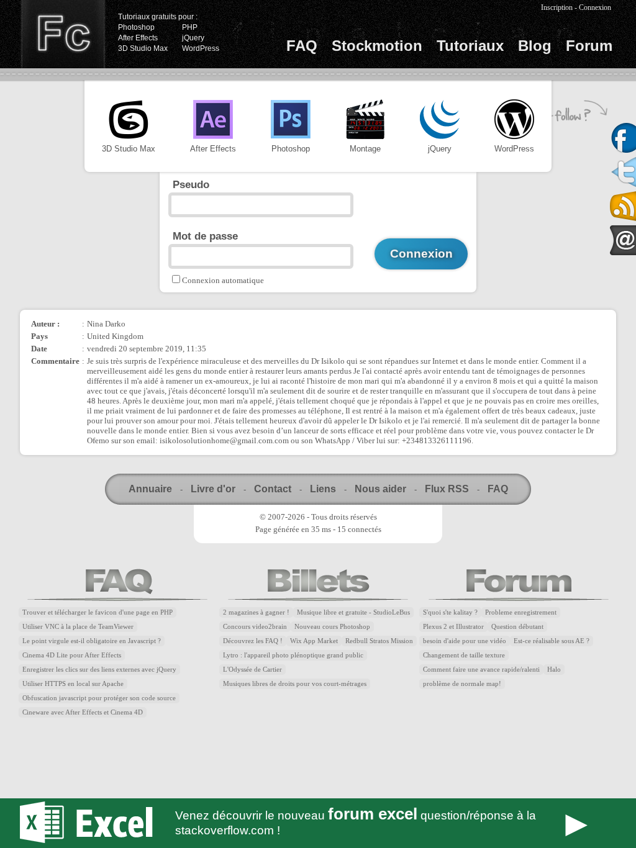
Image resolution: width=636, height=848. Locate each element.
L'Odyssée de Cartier (252, 669)
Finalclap (63, 34)
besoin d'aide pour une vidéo (464, 641)
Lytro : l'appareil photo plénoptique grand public (293, 655)
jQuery (193, 38)
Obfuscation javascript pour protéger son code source (99, 698)
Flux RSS (447, 489)
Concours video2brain (255, 626)
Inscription (557, 7)
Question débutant (517, 626)
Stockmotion (377, 45)
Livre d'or (213, 489)
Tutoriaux (470, 45)
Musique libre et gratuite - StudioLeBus (353, 612)
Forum (589, 45)
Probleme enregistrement (520, 612)
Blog (535, 45)
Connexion (595, 7)
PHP (190, 27)
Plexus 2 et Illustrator (453, 626)
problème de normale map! (462, 683)
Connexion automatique (223, 280)
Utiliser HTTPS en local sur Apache (73, 683)
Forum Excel (318, 823)
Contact (272, 489)
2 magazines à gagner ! (256, 612)
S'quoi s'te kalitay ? (450, 612)
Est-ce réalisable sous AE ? (551, 641)
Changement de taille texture (464, 655)
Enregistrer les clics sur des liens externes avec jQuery (99, 669)
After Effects (138, 38)
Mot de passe (205, 236)
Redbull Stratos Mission (379, 641)
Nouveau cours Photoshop (332, 626)
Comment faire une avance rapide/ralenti (481, 669)
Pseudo (191, 184)
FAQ (301, 45)
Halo (554, 669)
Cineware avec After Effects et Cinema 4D (82, 712)
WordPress (200, 48)
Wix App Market (314, 641)
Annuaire (150, 489)
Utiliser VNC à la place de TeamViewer (78, 626)
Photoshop (136, 27)
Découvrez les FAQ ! (253, 641)
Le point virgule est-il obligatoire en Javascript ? (91, 641)
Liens (323, 489)
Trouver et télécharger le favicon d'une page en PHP (97, 612)
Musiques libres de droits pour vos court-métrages (294, 683)
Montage (365, 148)
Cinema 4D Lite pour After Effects (71, 655)
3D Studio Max (143, 48)
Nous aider (380, 489)
